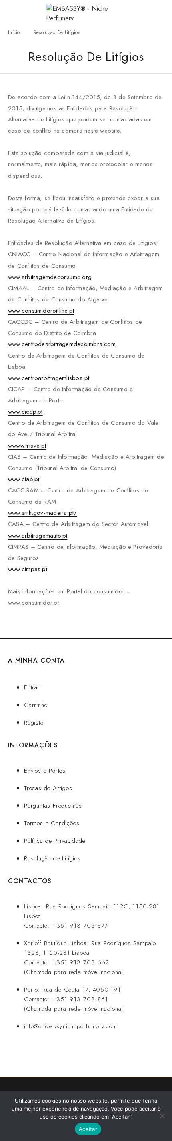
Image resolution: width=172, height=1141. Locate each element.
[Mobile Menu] (16, 12)
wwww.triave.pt (27, 445)
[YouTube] (84, 1055)
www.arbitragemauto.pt (38, 535)
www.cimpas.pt (27, 569)
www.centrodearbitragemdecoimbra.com (62, 344)
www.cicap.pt (25, 411)
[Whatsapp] (36, 1055)
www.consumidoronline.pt (41, 310)
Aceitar (88, 1129)
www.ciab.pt (23, 479)
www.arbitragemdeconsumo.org (50, 277)
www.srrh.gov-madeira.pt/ (42, 512)
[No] (162, 1116)
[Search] (148, 12)
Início (14, 32)
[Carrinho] (161, 12)
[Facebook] (60, 1055)
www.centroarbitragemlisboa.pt (49, 378)
